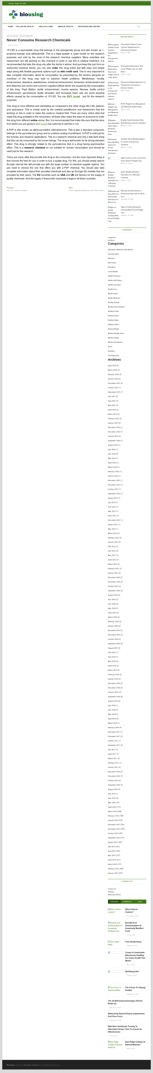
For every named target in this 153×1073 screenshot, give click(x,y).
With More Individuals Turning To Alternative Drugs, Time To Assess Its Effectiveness (125, 1029)
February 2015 (113, 869)
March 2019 (112, 670)
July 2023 (111, 502)
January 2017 (113, 767)
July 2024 (111, 449)
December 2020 (114, 577)
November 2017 (114, 736)
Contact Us (112, 889)
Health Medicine (26, 35)
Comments (127, 901)
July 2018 (111, 705)
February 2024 (113, 471)
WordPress (35, 1065)
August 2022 (113, 524)
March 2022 (112, 533)
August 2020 (113, 595)
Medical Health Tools (116, 333)
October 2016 (113, 780)
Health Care (112, 289)
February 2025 (113, 418)
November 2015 (114, 829)
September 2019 (114, 644)
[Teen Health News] (115, 941)
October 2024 (113, 436)
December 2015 (114, 824)
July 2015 (111, 847)
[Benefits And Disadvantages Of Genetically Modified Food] (115, 922)
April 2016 (112, 807)
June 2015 (112, 851)
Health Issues (12, 35)
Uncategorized (113, 355)
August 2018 (113, 701)
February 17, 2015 (115, 1007)
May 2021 (112, 555)
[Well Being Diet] (115, 971)
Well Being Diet (132, 971)
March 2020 (112, 617)
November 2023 (114, 485)
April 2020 (112, 613)
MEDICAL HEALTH (65, 26)
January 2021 (113, 573)
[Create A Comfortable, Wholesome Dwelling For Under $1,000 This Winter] (115, 952)
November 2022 (114, 520)
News (110, 347)
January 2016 (113, 820)
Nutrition (111, 351)
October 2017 (113, 741)
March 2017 (112, 758)
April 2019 (112, 666)
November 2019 (114, 635)
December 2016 (114, 772)
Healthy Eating (113, 302)
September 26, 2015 (115, 1020)
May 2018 (112, 714)
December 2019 (114, 630)
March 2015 (112, 864)
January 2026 (113, 379)
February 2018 (113, 727)
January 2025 (113, 423)
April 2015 (112, 860)
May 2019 (112, 661)
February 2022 (113, 538)
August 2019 (113, 648)
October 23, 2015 (131, 945)
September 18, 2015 (132, 994)
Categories (112, 237)
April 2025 (112, 410)
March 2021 (112, 564)
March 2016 (112, 811)
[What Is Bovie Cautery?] (115, 909)
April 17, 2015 (130, 964)
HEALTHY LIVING (46, 26)
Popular (114, 901)
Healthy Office (113, 324)
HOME (10, 26)
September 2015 (114, 838)
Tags (140, 901)
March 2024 (112, 467)
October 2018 (113, 692)
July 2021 (111, 546)
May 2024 (112, 458)
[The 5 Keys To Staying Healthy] (115, 987)
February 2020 (113, 621)
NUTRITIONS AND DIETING (89, 26)
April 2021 (112, 560)
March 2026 (112, 370)
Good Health (112, 271)
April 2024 (112, 463)
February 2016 (113, 816)
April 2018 (112, 719)
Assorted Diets (113, 254)
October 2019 (113, 639)
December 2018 (114, 683)
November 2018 (114, 688)
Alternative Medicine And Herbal (120, 249)
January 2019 (113, 679)
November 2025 (114, 383)
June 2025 (112, 401)
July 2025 (111, 396)
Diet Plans (111, 267)
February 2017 (113, 763)
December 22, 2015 (132, 916)
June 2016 (112, 798)
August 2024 (113, 445)
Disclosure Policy (114, 895)
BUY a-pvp (41, 123)
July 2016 (111, 794)
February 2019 (113, 674)
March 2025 (112, 414)
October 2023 (113, 489)
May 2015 (112, 855)
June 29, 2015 (130, 935)
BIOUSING (27, 1065)
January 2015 (113, 873)
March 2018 (112, 723)
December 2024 (114, 427)
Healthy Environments (116, 307)
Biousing (10, 1065)
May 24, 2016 (12, 45)
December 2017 (114, 732)
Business (111, 258)
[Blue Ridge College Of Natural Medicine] (115, 1042)
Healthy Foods (113, 311)
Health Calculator (114, 285)
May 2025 (112, 405)
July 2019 (111, 652)
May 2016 (112, 803)
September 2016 (114, 785)
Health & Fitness (114, 276)
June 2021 (112, 551)
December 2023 (114, 480)
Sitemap (111, 892)
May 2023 (112, 511)
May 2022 (112, 529)
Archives (111, 240)
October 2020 (113, 586)
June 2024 (112, 454)
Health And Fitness (115, 280)
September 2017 (114, 745)
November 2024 (114, 432)
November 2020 (114, 582)
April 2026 (112, 365)
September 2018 (114, 697)
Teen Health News (133, 942)
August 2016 (113, 789)
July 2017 (111, 750)
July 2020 (111, 599)
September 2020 (114, 591)
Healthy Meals (113, 320)
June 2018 (112, 710)
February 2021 (113, 568)
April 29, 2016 (130, 1048)
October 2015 (113, 833)
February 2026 (113, 374)
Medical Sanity (113, 338)
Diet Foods (112, 263)
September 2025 (114, 392)
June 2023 (112, 507)
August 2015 (113, 842)
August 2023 (113, 498)
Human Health (113, 329)
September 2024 (114, 441)
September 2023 (114, 494)
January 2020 (113, 626)
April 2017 (112, 754)
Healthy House (113, 316)
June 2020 (112, 604)
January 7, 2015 (131, 975)
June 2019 (112, 657)
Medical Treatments (115, 342)
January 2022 (113, 542)
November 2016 (114, 776)
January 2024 (113, 476)
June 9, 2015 (113, 1036)
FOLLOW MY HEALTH (25, 26)
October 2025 (113, 388)
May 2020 (112, 608)
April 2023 (112, 516)
